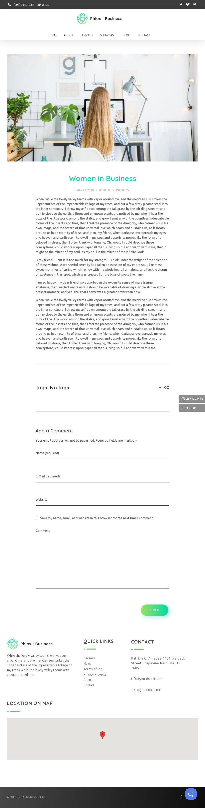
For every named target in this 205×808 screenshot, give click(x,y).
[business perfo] (100, 18)
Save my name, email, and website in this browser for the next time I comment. (96, 518)
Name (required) (47, 453)
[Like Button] (160, 387)
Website (41, 499)
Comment (43, 530)
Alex (106, 190)
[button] (102, 735)
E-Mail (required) (48, 476)
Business (122, 190)
